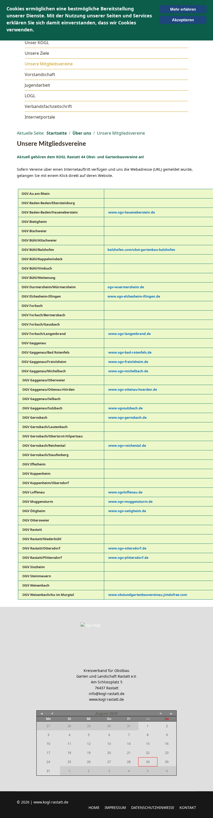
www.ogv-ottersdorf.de (127, 548)
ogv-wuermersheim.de (126, 287)
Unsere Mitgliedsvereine (49, 64)
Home (94, 807)
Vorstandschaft (40, 74)
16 (167, 743)
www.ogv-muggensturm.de (130, 501)
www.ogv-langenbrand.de (129, 333)
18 (69, 753)
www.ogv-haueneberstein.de (131, 212)
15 (148, 743)
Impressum (115, 807)
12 (89, 743)
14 (129, 743)
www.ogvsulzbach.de (125, 408)
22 (148, 753)
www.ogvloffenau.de (125, 492)
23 (167, 753)
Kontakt (187, 807)
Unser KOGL (37, 42)
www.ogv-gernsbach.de (127, 417)
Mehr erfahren (183, 9)
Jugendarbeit (37, 85)
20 (109, 753)
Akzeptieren (183, 20)
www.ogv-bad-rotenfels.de (129, 352)
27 (109, 762)
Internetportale (40, 117)
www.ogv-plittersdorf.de (128, 557)
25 (69, 762)
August (101, 713)
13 (109, 743)
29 (148, 762)
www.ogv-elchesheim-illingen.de (134, 296)
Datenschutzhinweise (152, 807)
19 (89, 753)
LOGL (30, 96)
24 (48, 762)
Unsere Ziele (37, 53)
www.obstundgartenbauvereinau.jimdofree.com (147, 594)
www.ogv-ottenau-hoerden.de (132, 389)
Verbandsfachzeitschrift (48, 106)
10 (48, 743)
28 (129, 762)
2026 (113, 713)
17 (48, 753)
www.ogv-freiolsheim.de (128, 361)
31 (48, 771)
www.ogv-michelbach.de (128, 371)
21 (129, 753)
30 (167, 762)
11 (69, 743)
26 (89, 762)
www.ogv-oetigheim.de (127, 510)
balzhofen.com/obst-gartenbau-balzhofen (141, 249)
